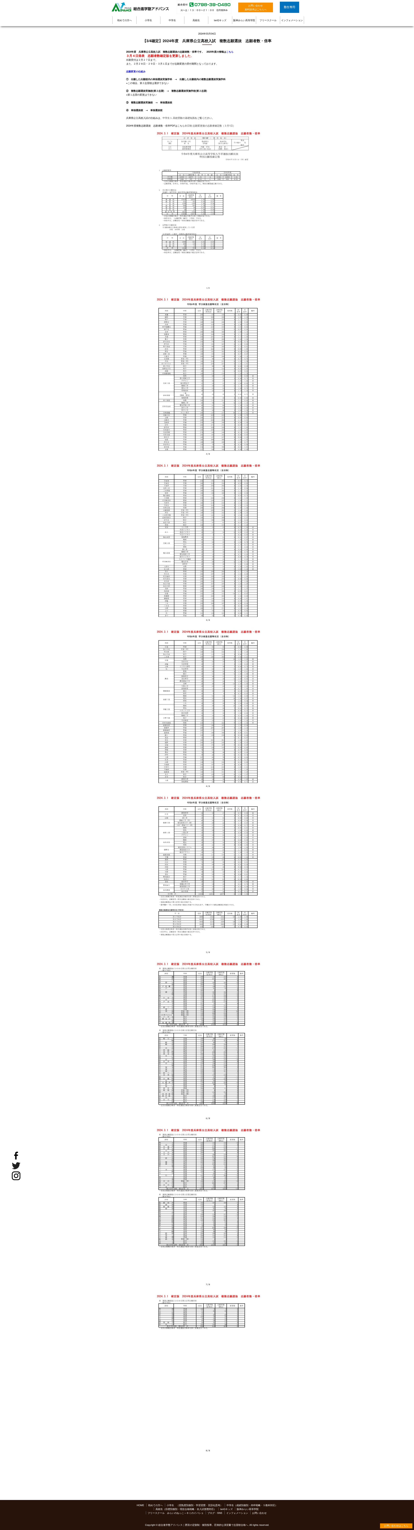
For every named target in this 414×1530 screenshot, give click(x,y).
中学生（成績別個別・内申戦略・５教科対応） (252, 1505)
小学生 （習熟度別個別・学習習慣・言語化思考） (195, 1505)
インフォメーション (292, 20)
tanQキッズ (220, 20)
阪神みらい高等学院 (244, 20)
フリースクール (268, 20)
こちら (230, 51)
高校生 (196, 20)
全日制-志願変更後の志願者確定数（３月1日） (210, 125)
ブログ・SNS (214, 1513)
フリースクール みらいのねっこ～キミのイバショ (175, 1513)
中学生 (172, 20)
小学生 (148, 20)
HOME (140, 1505)
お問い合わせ (259, 1513)
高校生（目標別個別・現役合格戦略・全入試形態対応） (186, 1509)
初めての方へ (124, 20)
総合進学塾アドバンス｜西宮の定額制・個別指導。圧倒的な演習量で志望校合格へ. (203, 1524)
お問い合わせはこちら (396, 1525)
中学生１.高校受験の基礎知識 (179, 117)
